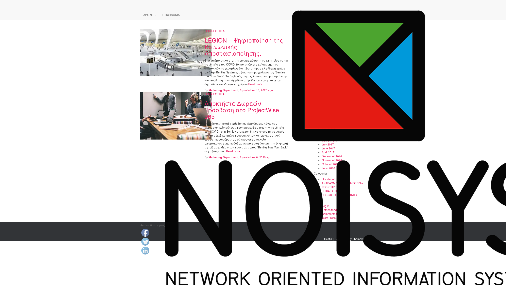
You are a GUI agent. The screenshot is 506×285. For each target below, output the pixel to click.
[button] (155, 15)
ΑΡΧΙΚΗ (148, 15)
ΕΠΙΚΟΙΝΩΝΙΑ (171, 15)
